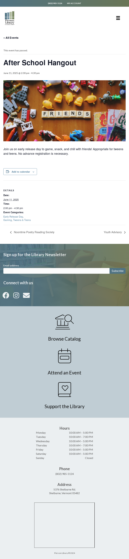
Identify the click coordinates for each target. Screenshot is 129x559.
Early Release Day (13, 216)
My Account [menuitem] (74, 3)
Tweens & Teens (22, 220)
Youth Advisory (113, 232)
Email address (11, 265)
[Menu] (118, 18)
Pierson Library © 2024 (64, 553)
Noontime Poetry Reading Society (33, 232)
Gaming (7, 220)
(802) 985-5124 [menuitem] (55, 3)
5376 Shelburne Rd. (64, 489)
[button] (6, 295)
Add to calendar (21, 171)
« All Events (10, 38)
